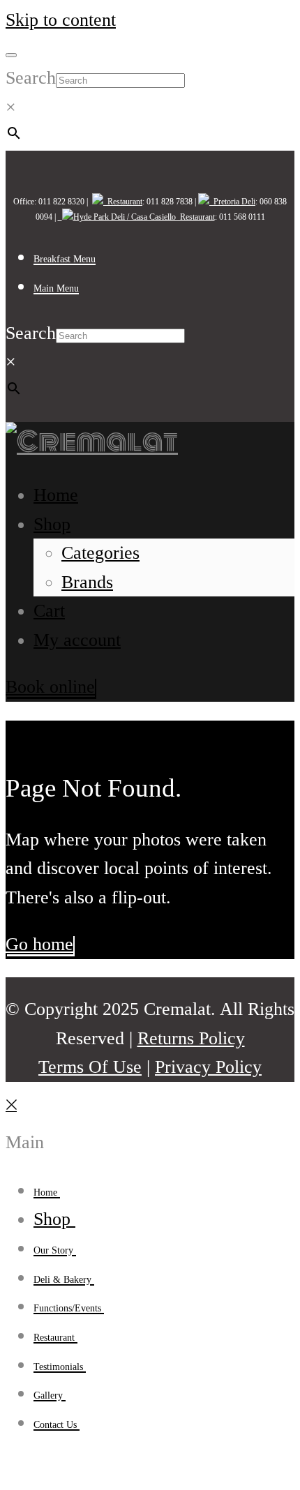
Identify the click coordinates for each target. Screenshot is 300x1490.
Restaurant (122, 201)
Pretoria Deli (232, 201)
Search (31, 78)
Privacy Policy (208, 1067)
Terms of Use (90, 1067)
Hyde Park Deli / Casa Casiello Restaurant (144, 217)
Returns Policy (191, 1038)
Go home (39, 944)
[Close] (11, 1114)
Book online (50, 687)
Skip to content (61, 20)
